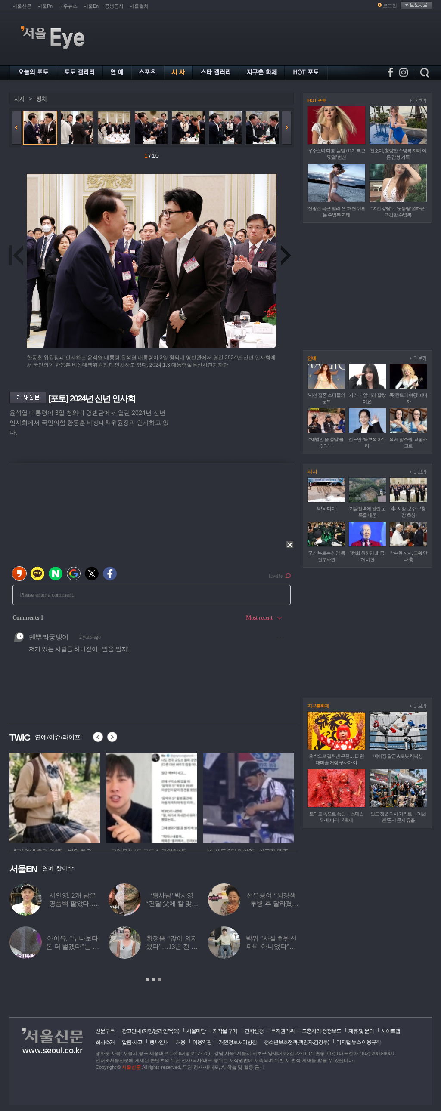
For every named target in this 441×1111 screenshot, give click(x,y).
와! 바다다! (326, 508)
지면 (147, 1031)
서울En (91, 6)
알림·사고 (132, 1042)
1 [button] (147, 979)
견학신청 (254, 1031)
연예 (311, 358)
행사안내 (158, 1042)
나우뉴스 (68, 6)
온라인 (160, 1031)
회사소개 (105, 1042)
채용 (180, 1042)
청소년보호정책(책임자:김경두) (296, 1042)
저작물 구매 (225, 1031)
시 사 (312, 471)
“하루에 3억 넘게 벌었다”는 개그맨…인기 (179, 946)
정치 (41, 99)
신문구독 (105, 1031)
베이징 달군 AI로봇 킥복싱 (397, 756)
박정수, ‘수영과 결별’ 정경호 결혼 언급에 (278, 946)
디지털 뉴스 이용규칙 (358, 1042)
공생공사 (114, 6)
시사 (19, 99)
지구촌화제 (318, 705)
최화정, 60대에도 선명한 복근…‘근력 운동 (79, 903)
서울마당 (195, 1031)
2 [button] (153, 979)
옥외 (173, 1031)
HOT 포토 (316, 100)
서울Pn (45, 6)
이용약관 (202, 1042)
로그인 (390, 5)
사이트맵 (390, 1031)
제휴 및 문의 (361, 1031)
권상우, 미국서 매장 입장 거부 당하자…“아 (179, 903)
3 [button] (159, 979)
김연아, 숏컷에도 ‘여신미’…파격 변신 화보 (79, 946)
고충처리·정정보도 (321, 1031)
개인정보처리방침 (238, 1042)
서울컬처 (139, 6)
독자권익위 (283, 1031)
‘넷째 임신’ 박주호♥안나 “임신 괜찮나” (278, 903)
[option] (54, 797)
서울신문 (21, 6)
